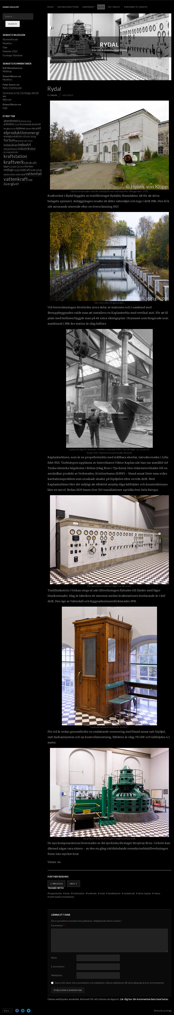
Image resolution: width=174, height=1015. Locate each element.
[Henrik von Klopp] (11, 7)
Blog (101, 7)
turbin (33, 170)
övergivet (11, 184)
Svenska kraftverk (115, 50)
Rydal (101, 893)
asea (17, 124)
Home (50, 7)
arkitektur (9, 123)
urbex (18, 174)
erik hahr (26, 136)
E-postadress (57, 966)
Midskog (7, 71)
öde (30, 179)
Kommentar (58, 925)
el (39, 128)
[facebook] (17, 1010)
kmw (66, 893)
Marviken (28, 166)
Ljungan (13, 166)
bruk (13, 128)
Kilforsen (7, 99)
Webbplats (56, 975)
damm (28, 128)
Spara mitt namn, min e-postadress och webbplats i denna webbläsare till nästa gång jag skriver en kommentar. (109, 982)
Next (73, 883)
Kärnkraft (88, 7)
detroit (34, 128)
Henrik (54, 95)
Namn (54, 957)
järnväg (7, 152)
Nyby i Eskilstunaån (12, 87)
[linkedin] (23, 1010)
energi (33, 132)
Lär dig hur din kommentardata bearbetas (144, 999)
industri (24, 144)
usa (23, 174)
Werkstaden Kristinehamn (61, 896)
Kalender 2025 (10, 51)
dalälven (20, 128)
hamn (30, 141)
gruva (18, 140)
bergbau (7, 128)
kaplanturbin (55, 893)
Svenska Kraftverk (68, 7)
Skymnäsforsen (10, 39)
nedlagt (8, 169)
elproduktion (16, 132)
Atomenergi (25, 124)
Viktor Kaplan (143, 893)
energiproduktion (13, 136)
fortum (9, 140)
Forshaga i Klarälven (13, 55)
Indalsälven (11, 145)
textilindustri (113, 893)
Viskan (156, 893)
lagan (6, 166)
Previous (57, 883)
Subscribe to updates (135, 7)
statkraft (25, 169)
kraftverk (91, 893)
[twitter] (28, 1010)
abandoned (11, 120)
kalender (14, 152)
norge (16, 170)
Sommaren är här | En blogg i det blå (21, 93)
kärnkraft (30, 163)
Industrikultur (27, 148)
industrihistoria (11, 149)
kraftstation (78, 893)
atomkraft (36, 124)
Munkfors (7, 43)
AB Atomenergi (24, 121)
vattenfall (33, 173)
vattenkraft (128, 893)
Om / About (114, 7)
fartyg (33, 136)
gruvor (24, 141)
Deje (5, 47)
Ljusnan (20, 166)
